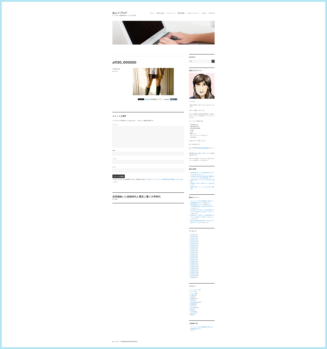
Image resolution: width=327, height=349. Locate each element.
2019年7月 (193, 249)
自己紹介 (192, 313)
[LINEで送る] (153, 99)
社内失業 (192, 311)
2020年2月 (193, 236)
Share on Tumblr (173, 99)
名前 (114, 150)
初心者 (192, 297)
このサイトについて (193, 13)
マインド (192, 293)
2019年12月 (193, 240)
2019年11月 (193, 242)
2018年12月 (193, 261)
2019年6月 (193, 250)
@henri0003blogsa (203, 148)
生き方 (192, 306)
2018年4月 (193, 275)
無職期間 (192, 304)
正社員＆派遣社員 (194, 302)
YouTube (212, 13)
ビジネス (192, 291)
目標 (191, 309)
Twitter (203, 13)
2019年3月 (193, 256)
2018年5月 (193, 274)
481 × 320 (114, 71)
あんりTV (197, 153)
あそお (194, 208)
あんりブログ (119, 12)
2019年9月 (193, 245)
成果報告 (192, 298)
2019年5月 (193, 252)
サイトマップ (171, 13)
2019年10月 (193, 243)
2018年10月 (193, 265)
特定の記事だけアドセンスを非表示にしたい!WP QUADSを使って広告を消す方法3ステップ (202, 206)
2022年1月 (193, 234)
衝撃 (191, 314)
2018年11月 (193, 263)
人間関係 (192, 295)
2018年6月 (193, 272)
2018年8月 (193, 268)
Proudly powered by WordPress (129, 341)
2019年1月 (193, 259)
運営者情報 (181, 13)
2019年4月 (193, 254)
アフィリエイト (194, 289)
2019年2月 (193, 258)
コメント (115, 124)
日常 (191, 300)
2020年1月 (193, 238)
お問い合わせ (161, 13)
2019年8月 (193, 247)
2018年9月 (193, 267)
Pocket (147, 99)
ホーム (152, 13)
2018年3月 (193, 277)
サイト (114, 167)
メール (114, 158)
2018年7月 (193, 270)
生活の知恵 (193, 307)
